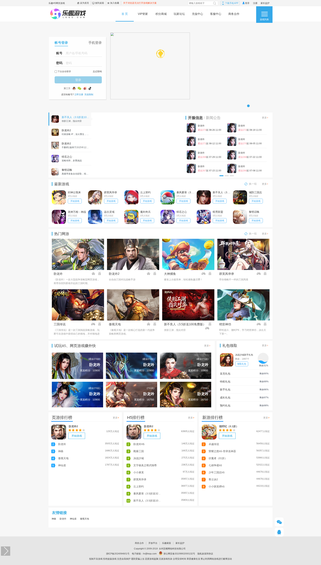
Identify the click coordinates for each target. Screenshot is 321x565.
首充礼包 (225, 373)
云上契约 (145, 192)
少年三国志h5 (217, 472)
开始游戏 (74, 201)
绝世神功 (225, 324)
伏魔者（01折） (218, 458)
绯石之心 (181, 211)
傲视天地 (115, 324)
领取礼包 (241, 364)
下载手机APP (231, 3)
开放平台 (152, 543)
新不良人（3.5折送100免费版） (222, 192)
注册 (255, 3)
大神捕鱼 (170, 273)
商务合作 (139, 543)
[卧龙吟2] (58, 432)
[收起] (5, 551)
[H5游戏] (73, 14)
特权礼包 (225, 381)
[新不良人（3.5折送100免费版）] (137, 145)
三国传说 (60, 324)
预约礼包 (225, 405)
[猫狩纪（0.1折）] (209, 432)
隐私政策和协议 (205, 553)
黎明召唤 (254, 211)
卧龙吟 (58, 273)
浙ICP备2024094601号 (117, 553)
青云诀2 (213, 479)
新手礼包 (225, 389)
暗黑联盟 (218, 211)
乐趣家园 (166, 543)
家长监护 (265, 3)
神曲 (60, 451)
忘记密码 (97, 71)
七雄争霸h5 (215, 465)
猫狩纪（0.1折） (229, 426)
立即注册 (78, 94)
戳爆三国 (138, 451)
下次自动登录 (64, 71)
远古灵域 (109, 211)
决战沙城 (138, 458)
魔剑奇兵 (145, 211)
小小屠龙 (138, 472)
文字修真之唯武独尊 (145, 465)
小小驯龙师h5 (217, 486)
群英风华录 (110, 192)
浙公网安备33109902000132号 (179, 553)
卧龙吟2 (114, 273)
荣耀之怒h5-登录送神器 (222, 451)
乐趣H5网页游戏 (56, 3)
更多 (265, 117)
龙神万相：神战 (77, 211)
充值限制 (88, 94)
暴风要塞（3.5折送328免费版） (185, 192)
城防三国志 (255, 192)
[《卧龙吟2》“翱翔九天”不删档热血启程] (160, 52)
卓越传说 (214, 444)
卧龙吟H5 (139, 444)
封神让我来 (74, 192)
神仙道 (62, 465)
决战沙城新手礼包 (244, 355)
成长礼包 (225, 397)
